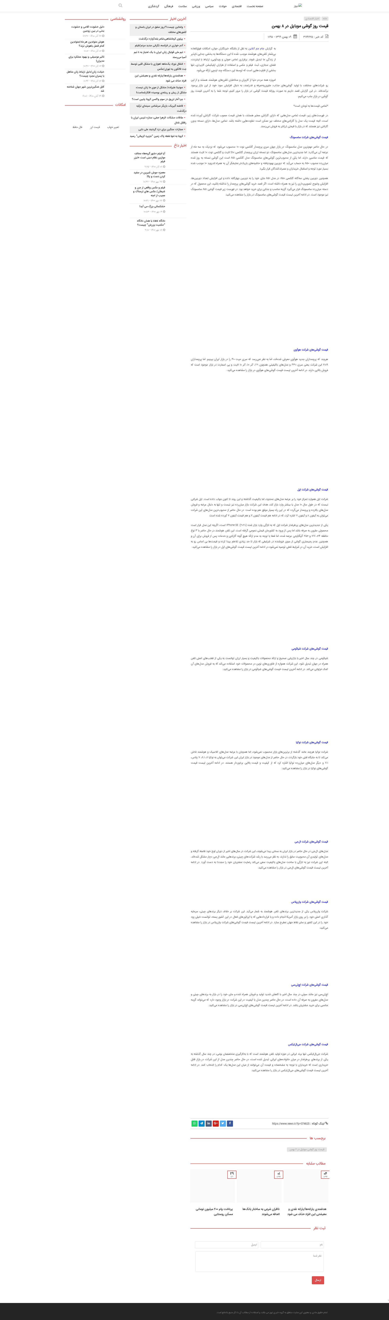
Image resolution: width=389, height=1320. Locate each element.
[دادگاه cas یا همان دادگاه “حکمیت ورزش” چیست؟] (158, 225)
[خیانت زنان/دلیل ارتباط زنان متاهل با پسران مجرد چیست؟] (95, 76)
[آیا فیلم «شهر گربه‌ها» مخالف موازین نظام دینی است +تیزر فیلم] (158, 160)
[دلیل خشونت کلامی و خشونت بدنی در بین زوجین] (95, 31)
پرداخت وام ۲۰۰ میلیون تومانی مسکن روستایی (214, 1212)
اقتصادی (237, 6)
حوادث (223, 6)
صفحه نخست (255, 6)
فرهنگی (168, 6)
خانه (325, 19)
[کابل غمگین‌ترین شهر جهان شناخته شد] (95, 91)
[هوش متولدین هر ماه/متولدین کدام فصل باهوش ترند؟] (95, 46)
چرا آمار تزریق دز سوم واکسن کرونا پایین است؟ (157, 99)
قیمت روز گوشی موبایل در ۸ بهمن (300, 26)
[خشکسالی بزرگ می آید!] (158, 211)
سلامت (182, 6)
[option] (306, 1194)
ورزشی (196, 6)
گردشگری (153, 6)
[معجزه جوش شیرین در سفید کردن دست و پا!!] (158, 177)
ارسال (318, 1280)
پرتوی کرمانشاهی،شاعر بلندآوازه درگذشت (161, 39)
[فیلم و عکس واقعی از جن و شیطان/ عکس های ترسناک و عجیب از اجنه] (158, 194)
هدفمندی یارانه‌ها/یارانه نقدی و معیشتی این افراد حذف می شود (306, 1212)
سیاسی (209, 6)
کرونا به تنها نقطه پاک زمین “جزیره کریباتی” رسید (156, 136)
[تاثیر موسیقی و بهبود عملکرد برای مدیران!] (95, 61)
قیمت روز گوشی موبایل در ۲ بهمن (307, 1149)
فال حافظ (77, 127)
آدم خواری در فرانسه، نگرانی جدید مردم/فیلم (159, 45)
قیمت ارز (95, 127)
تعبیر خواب (113, 127)
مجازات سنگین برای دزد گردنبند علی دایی (160, 129)
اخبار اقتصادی (312, 19)
